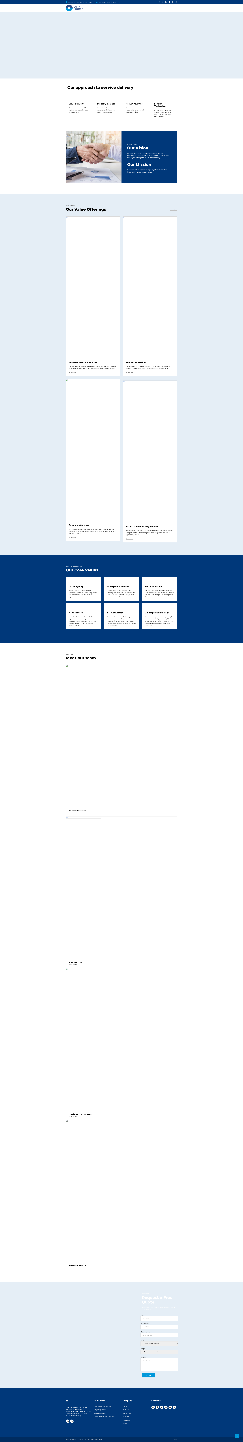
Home (125, 8)
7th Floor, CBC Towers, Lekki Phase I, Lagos (80, 2)
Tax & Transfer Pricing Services (142, 526)
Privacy (125, 1424)
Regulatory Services (136, 362)
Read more (72, 372)
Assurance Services (79, 525)
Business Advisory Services (83, 362)
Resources (160, 8)
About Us (134, 8)
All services (173, 210)
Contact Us (173, 8)
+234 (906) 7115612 (115, 2)
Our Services (146, 8)
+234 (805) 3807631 (104, 2)
